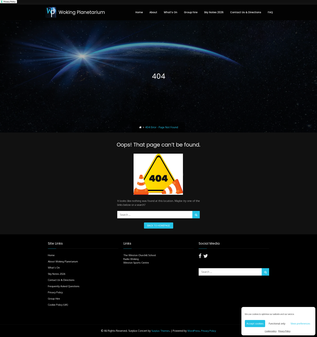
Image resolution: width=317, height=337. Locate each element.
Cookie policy (271, 331)
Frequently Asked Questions (63, 286)
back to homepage (158, 225)
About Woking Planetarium (63, 261)
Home (139, 12)
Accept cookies (255, 323)
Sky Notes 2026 (214, 12)
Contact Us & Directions (245, 12)
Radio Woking (131, 259)
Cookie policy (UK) (58, 304)
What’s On (170, 12)
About (153, 12)
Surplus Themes (160, 330)
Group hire (190, 12)
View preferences (300, 323)
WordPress (193, 330)
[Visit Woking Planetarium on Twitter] (205, 256)
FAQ (270, 12)
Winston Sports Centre (136, 262)
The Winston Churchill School (139, 255)
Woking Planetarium (82, 12)
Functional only (277, 323)
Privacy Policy (284, 331)
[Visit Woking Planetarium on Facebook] (200, 256)
